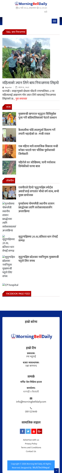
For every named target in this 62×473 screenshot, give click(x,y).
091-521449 (31, 411)
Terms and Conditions (31, 447)
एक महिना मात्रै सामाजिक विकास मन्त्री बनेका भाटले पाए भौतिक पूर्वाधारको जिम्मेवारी (38, 150)
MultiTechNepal (41, 467)
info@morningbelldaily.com (31, 401)
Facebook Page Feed (18, 294)
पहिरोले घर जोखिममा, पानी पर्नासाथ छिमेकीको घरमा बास (36, 164)
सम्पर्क (31, 376)
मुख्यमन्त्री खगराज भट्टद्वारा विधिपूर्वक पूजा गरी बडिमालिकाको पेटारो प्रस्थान (37, 116)
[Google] (39, 431)
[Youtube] (34, 431)
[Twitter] (28, 431)
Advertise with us (31, 440)
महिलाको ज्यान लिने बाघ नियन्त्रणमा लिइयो (30, 83)
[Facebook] (22, 431)
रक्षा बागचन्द (31, 366)
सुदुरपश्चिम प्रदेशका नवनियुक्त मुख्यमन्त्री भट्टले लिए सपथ (38, 259)
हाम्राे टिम (31, 348)
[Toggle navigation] (54, 21)
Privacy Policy (31, 444)
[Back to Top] (56, 470)
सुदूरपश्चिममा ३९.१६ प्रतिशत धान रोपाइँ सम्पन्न (38, 238)
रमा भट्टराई (31, 356)
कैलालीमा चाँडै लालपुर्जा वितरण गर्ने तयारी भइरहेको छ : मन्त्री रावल (36, 132)
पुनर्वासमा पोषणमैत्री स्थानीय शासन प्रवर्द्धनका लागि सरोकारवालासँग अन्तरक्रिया (36, 207)
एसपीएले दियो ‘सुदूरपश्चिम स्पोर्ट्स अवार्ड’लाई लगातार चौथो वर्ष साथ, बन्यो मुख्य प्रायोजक (38, 191)
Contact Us (31, 451)
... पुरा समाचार (20, 98)
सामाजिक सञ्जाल (31, 422)
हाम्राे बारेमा (31, 322)
